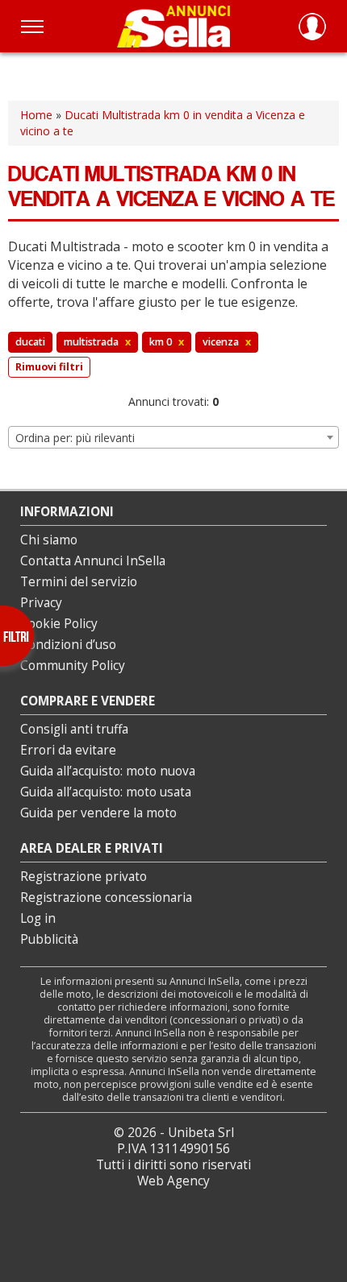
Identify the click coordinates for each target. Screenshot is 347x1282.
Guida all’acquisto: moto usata (105, 792)
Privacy (41, 602)
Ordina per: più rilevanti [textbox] (75, 437)
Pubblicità (49, 939)
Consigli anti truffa (74, 729)
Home (36, 114)
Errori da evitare (68, 750)
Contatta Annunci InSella (92, 560)
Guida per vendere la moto (98, 812)
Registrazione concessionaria (106, 897)
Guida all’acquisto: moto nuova (107, 771)
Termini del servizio (78, 581)
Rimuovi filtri (49, 367)
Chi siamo (48, 539)
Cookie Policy (59, 623)
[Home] (173, 26)
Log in (38, 918)
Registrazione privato (83, 876)
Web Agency (173, 1180)
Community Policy (72, 665)
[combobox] (173, 437)
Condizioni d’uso (68, 644)
